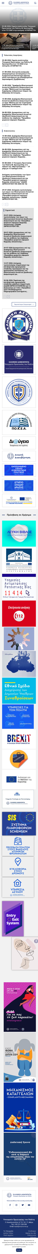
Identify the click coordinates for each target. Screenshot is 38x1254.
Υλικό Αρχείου (8, 1235)
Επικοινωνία (31, 1235)
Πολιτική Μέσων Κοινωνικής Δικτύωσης (19, 1201)
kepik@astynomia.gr (21, 1226)
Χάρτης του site (30, 1233)
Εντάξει (19, 1250)
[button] (35, 3)
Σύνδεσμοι (32, 1231)
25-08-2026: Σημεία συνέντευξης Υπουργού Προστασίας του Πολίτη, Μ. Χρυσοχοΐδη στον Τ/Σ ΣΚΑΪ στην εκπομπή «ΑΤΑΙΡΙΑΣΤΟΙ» (17, 63)
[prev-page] (3, 125)
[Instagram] (16, 1205)
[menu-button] (3, 3)
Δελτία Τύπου (8, 1233)
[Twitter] (22, 1205)
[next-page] (6, 125)
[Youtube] (29, 1205)
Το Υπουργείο (8, 1231)
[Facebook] (10, 1205)
